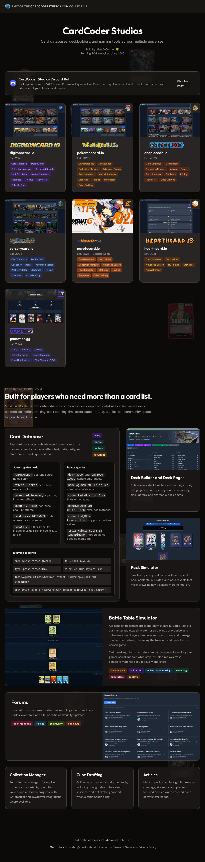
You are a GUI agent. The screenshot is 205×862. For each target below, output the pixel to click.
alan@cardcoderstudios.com (90, 847)
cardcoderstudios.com (49, 6)
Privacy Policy (147, 847)
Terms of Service (124, 847)
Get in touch (58, 847)
